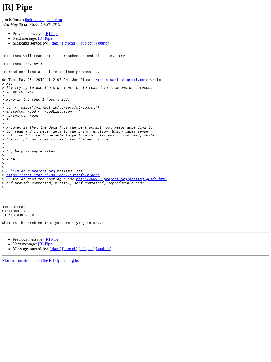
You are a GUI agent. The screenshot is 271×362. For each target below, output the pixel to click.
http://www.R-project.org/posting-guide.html (121, 179)
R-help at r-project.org (30, 171)
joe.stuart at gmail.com (121, 80)
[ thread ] (69, 43)
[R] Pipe (51, 33)
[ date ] (55, 43)
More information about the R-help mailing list (41, 260)
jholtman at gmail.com (43, 19)
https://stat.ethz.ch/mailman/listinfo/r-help (53, 175)
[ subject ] (86, 43)
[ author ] (103, 43)
